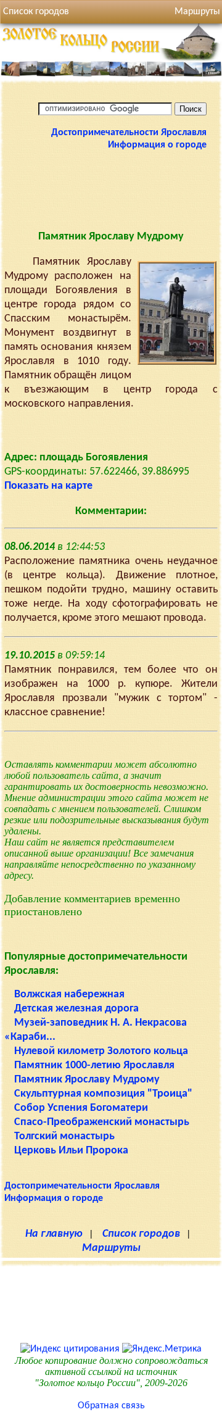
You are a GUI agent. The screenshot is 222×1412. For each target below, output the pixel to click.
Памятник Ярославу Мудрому (87, 1080)
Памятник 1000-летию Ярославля (94, 1065)
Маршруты (111, 1248)
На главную (54, 1234)
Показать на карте (48, 486)
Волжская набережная (69, 994)
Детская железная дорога (76, 1009)
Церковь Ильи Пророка (71, 1151)
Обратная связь (111, 1406)
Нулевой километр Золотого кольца (101, 1051)
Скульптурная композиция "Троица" (103, 1094)
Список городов (36, 12)
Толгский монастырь (64, 1136)
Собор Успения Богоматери (81, 1108)
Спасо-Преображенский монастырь (101, 1122)
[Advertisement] (111, 189)
